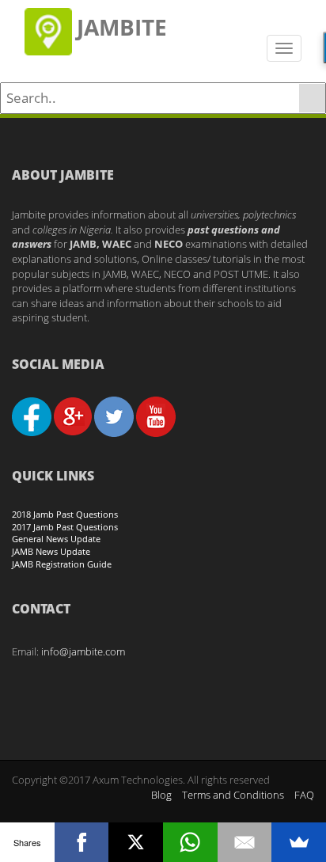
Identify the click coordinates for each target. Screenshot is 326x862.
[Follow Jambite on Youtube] (156, 415)
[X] (135, 842)
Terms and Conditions (233, 795)
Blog (161, 795)
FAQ (304, 795)
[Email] (245, 842)
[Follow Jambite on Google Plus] (73, 415)
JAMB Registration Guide (62, 564)
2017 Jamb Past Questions (65, 527)
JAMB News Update (51, 551)
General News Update (56, 539)
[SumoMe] (298, 842)
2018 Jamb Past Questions (65, 514)
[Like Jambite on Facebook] (31, 415)
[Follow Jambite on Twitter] (114, 415)
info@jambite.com (83, 651)
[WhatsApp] (190, 842)
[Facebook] (82, 842)
